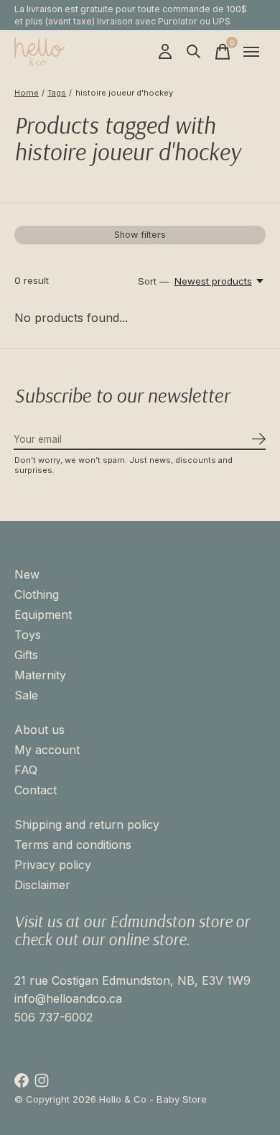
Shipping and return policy (86, 824)
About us (39, 729)
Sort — (153, 281)
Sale (26, 695)
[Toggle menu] (251, 51)
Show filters (140, 234)
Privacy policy (52, 865)
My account (47, 750)
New (26, 574)
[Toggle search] (193, 51)
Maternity (40, 675)
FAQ (25, 770)
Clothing (36, 594)
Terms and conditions (72, 844)
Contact (35, 790)
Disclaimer (42, 885)
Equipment (43, 614)
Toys (27, 635)
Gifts (26, 655)
